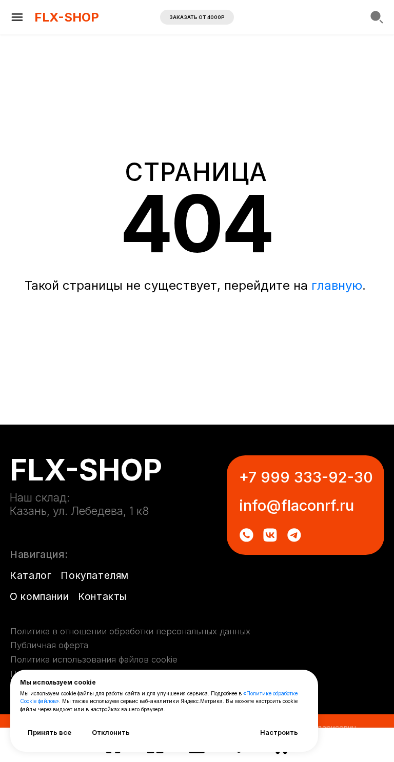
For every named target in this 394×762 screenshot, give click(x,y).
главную (336, 285)
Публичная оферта (49, 645)
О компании (39, 596)
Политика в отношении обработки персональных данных (130, 631)
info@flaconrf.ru (296, 505)
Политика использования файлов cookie (94, 659)
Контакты (102, 596)
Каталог (30, 575)
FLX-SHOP (66, 17)
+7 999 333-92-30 (306, 477)
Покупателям (95, 575)
